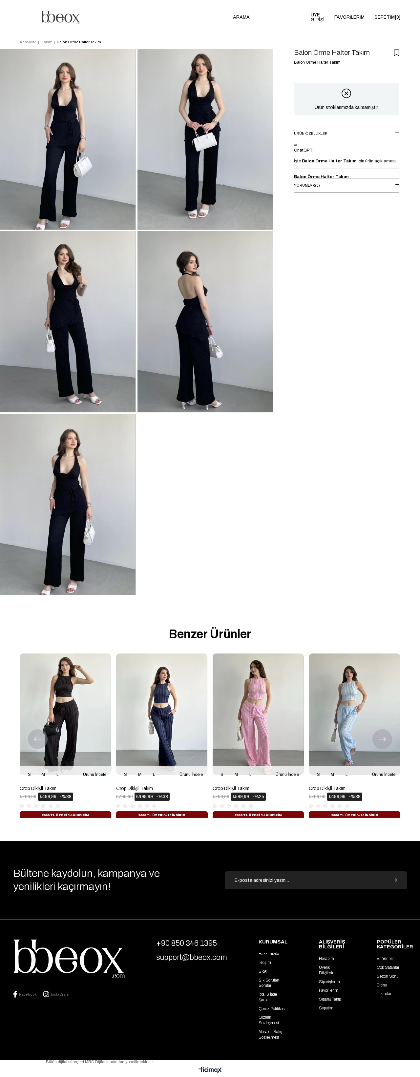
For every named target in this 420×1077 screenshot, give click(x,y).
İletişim (265, 962)
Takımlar (384, 993)
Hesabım (326, 958)
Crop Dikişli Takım (38, 788)
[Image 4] (69, 959)
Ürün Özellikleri (311, 133)
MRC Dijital (95, 1062)
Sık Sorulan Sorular (269, 983)
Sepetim (326, 1008)
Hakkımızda (269, 953)
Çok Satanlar (388, 967)
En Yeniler (385, 958)
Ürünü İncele (94, 774)
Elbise (382, 985)
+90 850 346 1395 (186, 943)
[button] (21, 819)
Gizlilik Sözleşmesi (269, 1020)
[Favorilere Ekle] (396, 53)
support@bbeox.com (191, 957)
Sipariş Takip (330, 999)
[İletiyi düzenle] (296, 145)
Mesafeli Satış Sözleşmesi (270, 1034)
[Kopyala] (294, 145)
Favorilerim (328, 990)
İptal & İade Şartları (268, 997)
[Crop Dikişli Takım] (65, 714)
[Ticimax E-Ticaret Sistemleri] (210, 1070)
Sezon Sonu (388, 976)
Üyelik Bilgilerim (327, 970)
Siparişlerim (329, 982)
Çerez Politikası (272, 1008)
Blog (262, 971)
